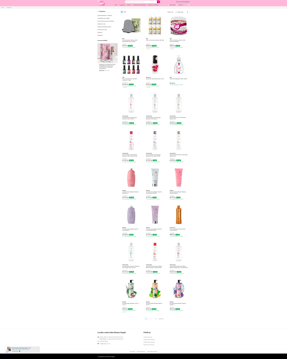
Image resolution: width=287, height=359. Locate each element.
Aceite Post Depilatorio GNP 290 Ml (178, 78)
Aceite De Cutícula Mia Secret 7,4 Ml (155, 78)
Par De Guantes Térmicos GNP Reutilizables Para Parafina (129, 40)
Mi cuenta (132, 351)
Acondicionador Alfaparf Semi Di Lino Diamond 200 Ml (154, 192)
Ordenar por (170, 12)
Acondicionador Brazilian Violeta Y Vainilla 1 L (178, 304)
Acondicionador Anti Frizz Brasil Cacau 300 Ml (177, 229)
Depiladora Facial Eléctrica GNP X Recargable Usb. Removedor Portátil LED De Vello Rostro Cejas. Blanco (107, 66)
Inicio (2, 7)
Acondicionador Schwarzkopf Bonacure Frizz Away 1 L (153, 118)
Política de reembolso (149, 339)
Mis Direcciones (141, 351)
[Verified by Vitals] (20, 351)
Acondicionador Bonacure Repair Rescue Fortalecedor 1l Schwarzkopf (179, 267)
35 (156, 318)
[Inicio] (98, 3)
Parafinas (100, 32)
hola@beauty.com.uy (105, 343)
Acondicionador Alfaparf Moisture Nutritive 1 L (130, 192)
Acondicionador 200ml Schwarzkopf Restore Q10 (179, 155)
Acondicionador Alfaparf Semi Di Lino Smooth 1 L (130, 229)
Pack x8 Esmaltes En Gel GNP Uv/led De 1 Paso (129, 79)
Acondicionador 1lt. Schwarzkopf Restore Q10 (178, 118)
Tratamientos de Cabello (103, 18)
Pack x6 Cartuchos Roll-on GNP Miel (155, 40)
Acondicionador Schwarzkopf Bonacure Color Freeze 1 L (129, 118)
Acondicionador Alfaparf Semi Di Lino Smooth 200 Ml (154, 229)
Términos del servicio (149, 344)
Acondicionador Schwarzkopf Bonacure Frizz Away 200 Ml (153, 155)
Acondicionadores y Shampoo (105, 15)
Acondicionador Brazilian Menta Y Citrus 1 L (154, 304)
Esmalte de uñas (102, 24)
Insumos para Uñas (102, 29)
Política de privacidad (149, 342)
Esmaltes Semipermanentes (104, 26)
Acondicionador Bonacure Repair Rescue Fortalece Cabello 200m (154, 267)
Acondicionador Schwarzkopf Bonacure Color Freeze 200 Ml (129, 155)
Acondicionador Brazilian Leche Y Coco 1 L (130, 304)
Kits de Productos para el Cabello (106, 21)
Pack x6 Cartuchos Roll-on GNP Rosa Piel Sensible (177, 40)
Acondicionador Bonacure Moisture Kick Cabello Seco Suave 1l (130, 267)
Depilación (100, 35)
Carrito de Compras (152, 351)
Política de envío (148, 337)
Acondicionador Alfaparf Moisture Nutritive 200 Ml (178, 192)
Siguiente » (161, 318)
